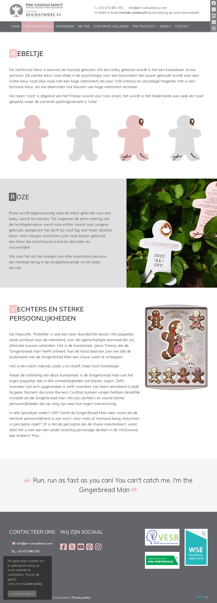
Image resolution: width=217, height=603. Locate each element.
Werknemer (65, 26)
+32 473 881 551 (111, 8)
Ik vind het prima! (22, 593)
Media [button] (164, 26)
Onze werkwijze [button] (36, 26)
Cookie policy (32, 584)
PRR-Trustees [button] (143, 26)
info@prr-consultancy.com (148, 8)
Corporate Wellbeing (111, 26)
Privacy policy (81, 597)
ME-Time (84, 26)
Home (15, 26)
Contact (182, 26)
